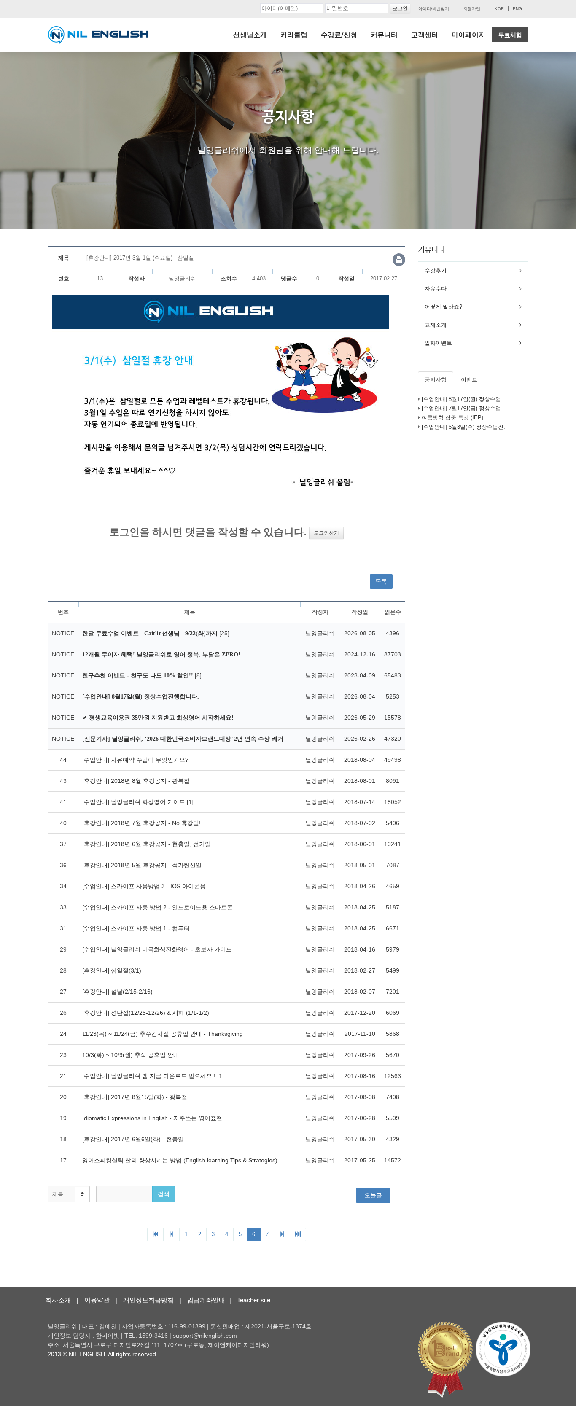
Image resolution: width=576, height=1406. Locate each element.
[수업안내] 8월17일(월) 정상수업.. (463, 399)
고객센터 (424, 35)
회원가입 (471, 8)
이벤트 (469, 379)
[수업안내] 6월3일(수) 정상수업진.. (464, 427)
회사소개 (58, 1300)
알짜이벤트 (438, 343)
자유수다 (436, 288)
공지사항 (436, 379)
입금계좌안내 (206, 1300)
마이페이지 (468, 35)
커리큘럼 (293, 35)
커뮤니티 (384, 35)
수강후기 (436, 270)
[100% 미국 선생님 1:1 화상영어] (98, 35)
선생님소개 (250, 35)
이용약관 (97, 1300)
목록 (381, 581)
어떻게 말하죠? (443, 307)
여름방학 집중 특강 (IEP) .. (455, 417)
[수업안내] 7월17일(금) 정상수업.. (463, 408)
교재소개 (436, 325)
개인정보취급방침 (148, 1300)
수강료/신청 (339, 35)
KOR (499, 8)
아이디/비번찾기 (433, 8)
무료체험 (510, 35)
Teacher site (253, 1300)
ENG (517, 8)
